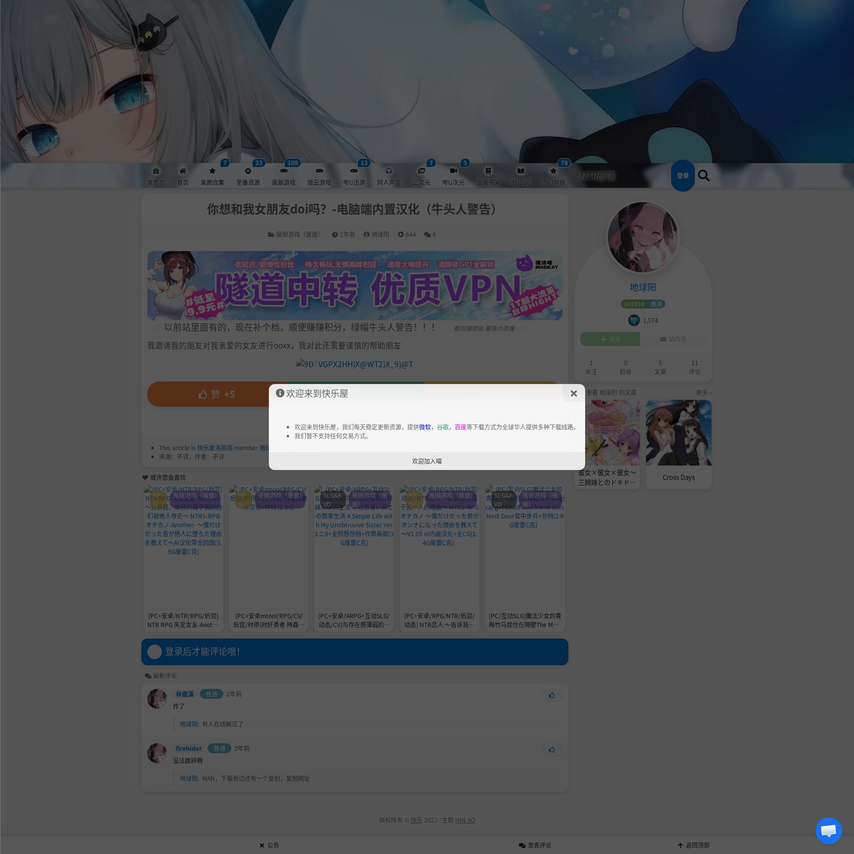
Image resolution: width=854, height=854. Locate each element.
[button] (828, 830)
